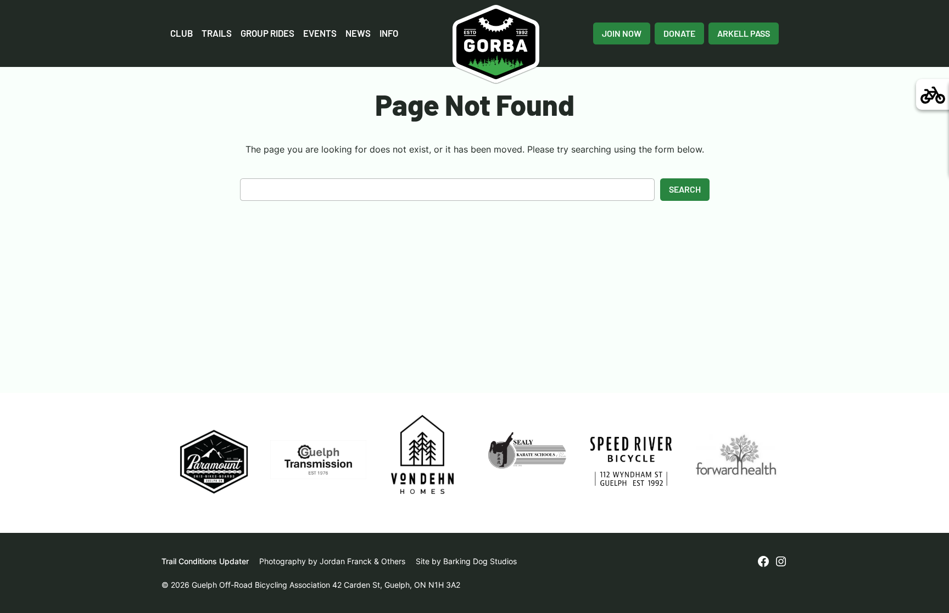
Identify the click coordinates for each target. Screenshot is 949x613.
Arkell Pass (743, 33)
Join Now (621, 33)
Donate (679, 33)
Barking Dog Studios (480, 561)
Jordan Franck (346, 561)
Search (685, 189)
